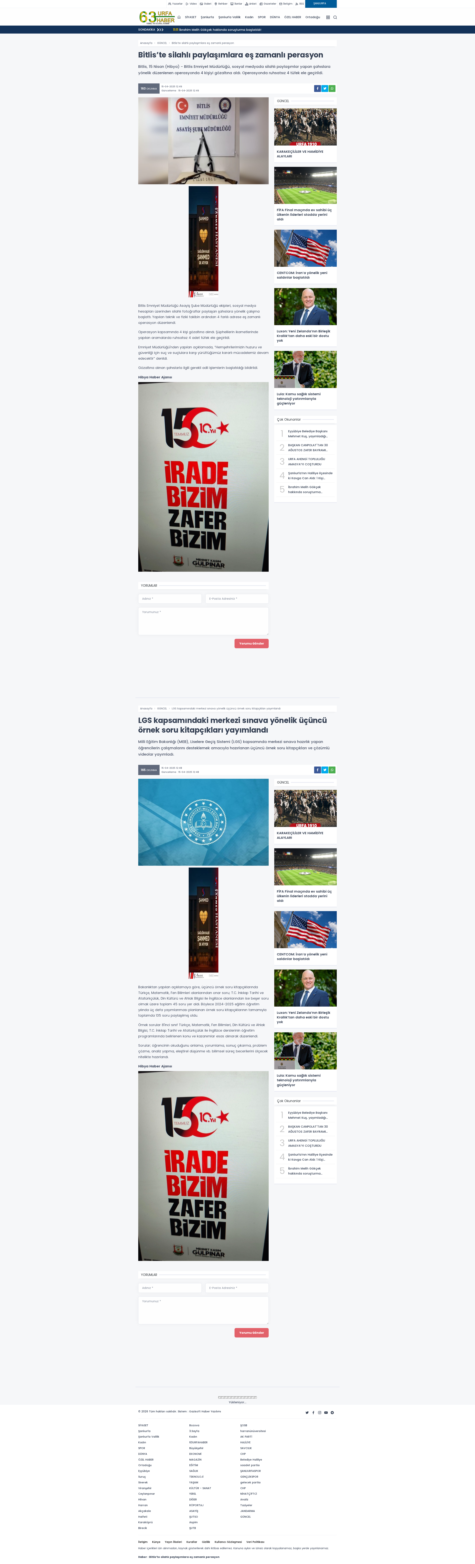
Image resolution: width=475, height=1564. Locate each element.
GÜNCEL (162, 43)
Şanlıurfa (207, 17)
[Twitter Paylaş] (324, 88)
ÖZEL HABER (292, 17)
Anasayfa (146, 43)
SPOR (262, 17)
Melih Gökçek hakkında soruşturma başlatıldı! (211, 29)
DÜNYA (275, 17)
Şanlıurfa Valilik (229, 17)
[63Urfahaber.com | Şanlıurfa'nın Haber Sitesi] (156, 17)
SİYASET (190, 17)
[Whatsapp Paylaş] (332, 88)
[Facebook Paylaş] (317, 88)
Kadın (249, 17)
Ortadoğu (312, 17)
